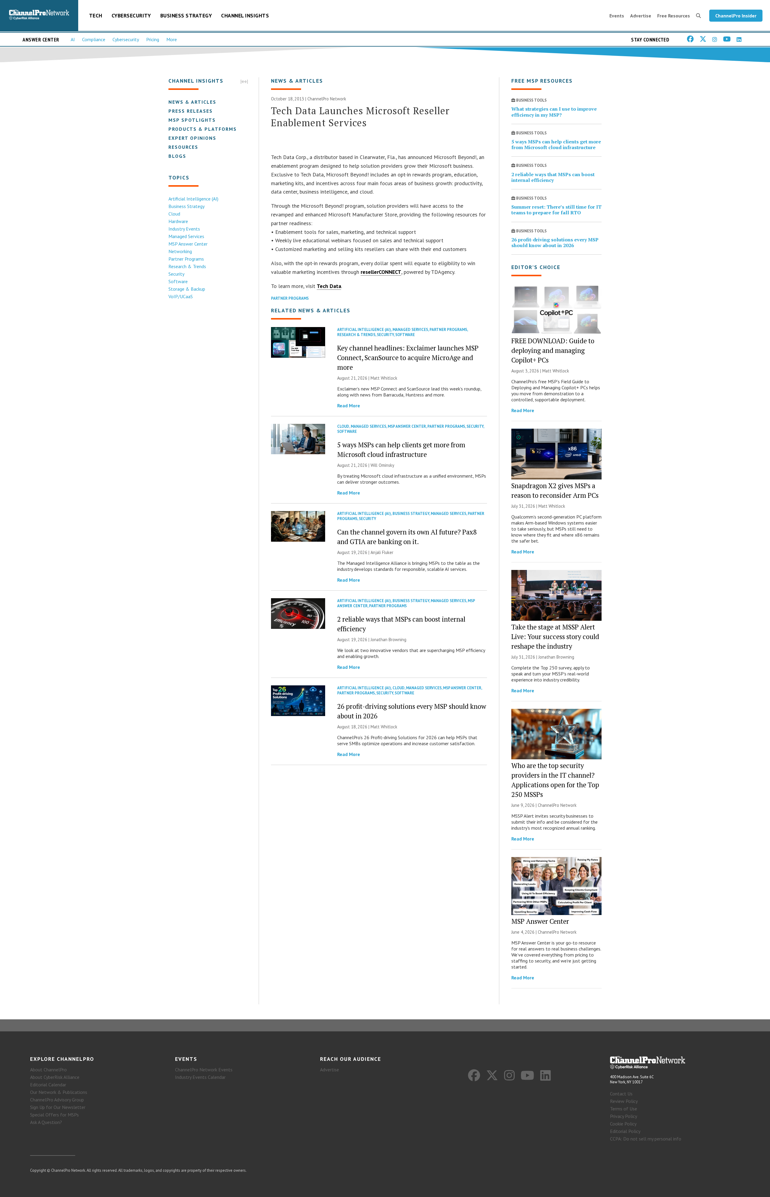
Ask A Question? (46, 1122)
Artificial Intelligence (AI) (193, 199)
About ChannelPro (48, 1070)
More (171, 39)
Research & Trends (187, 266)
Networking (180, 251)
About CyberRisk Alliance (54, 1077)
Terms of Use (623, 1109)
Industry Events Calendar (200, 1077)
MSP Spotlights (192, 120)
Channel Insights (245, 15)
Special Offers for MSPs (54, 1115)
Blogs (177, 156)
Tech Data (329, 286)
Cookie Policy (623, 1124)
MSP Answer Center (188, 244)
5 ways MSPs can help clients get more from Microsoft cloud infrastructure (556, 144)
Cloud (174, 214)
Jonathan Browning (388, 639)
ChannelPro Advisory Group (57, 1100)
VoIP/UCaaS (180, 296)
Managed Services (186, 236)
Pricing (152, 39)
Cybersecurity (131, 15)
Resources (183, 147)
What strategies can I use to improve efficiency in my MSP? (554, 112)
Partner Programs (186, 259)
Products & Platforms (202, 129)
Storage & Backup (186, 289)
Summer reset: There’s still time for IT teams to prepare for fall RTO (556, 210)
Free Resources (673, 16)
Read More (348, 406)
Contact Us (621, 1094)
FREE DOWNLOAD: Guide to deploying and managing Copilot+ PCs (552, 350)
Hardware (178, 221)
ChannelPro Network (326, 99)
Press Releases (190, 111)
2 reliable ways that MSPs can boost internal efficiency (553, 177)
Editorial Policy (625, 1131)
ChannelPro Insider (735, 16)
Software (178, 281)
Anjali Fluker (382, 552)
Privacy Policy (623, 1116)
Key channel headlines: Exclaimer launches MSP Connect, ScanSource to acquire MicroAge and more (408, 358)
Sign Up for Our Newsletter (57, 1107)
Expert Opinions (192, 138)
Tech (95, 15)
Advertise (640, 16)
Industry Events (184, 229)
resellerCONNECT (381, 271)
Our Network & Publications (58, 1092)
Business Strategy (186, 15)
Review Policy (624, 1101)
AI (73, 39)
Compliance (93, 39)
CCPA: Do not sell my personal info (645, 1139)
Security (176, 274)
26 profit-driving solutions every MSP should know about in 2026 (555, 242)
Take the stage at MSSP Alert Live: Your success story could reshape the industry (555, 637)
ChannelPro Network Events (204, 1070)
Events (616, 16)
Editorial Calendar (48, 1085)
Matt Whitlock (384, 378)
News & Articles (192, 102)
